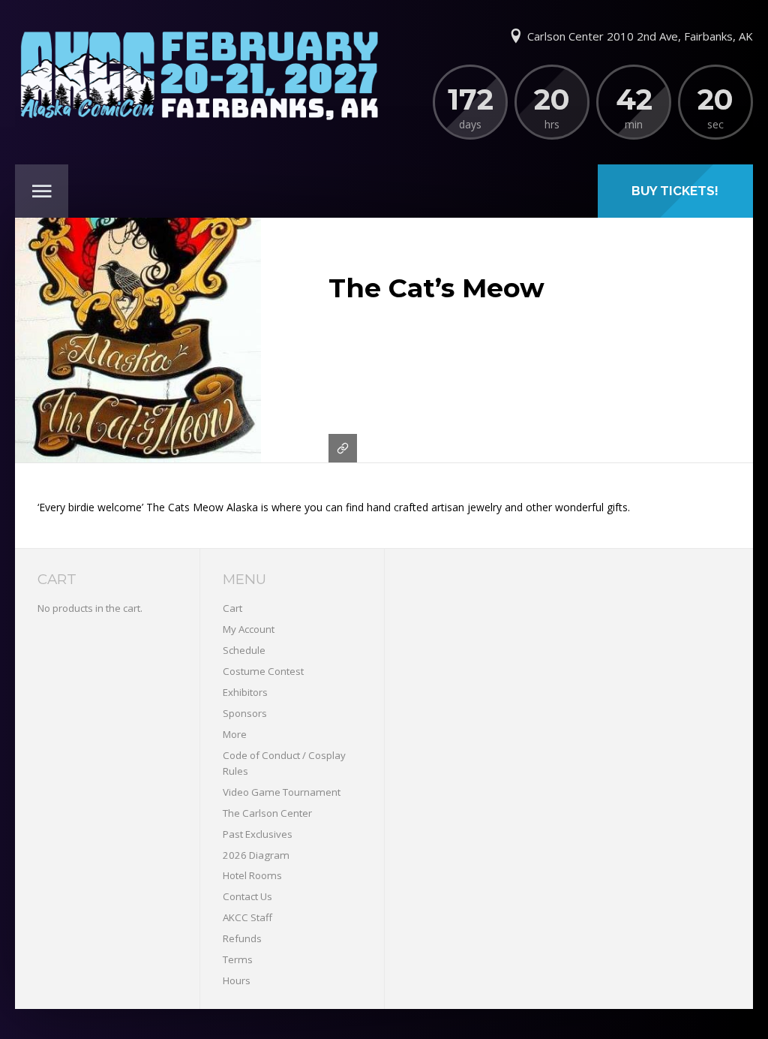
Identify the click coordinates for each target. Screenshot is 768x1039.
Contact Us (247, 896)
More (235, 734)
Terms (238, 959)
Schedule (244, 650)
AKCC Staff (247, 917)
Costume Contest (263, 671)
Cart (232, 608)
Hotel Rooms (252, 875)
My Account (248, 629)
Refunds (242, 938)
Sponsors (245, 713)
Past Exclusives (257, 834)
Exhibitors (245, 692)
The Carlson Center (267, 813)
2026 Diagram (256, 855)
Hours (236, 980)
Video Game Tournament (281, 792)
